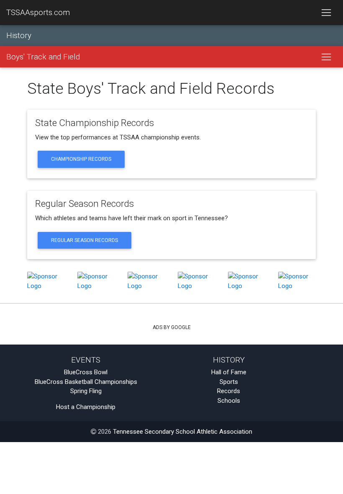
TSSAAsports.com (38, 12)
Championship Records (81, 159)
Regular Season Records (84, 240)
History (18, 35)
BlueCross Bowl (86, 372)
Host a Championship (85, 407)
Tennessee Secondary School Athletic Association (182, 431)
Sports (229, 382)
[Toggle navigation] (326, 12)
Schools (229, 400)
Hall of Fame (228, 372)
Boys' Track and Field (43, 57)
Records (228, 391)
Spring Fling (86, 391)
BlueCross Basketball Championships (86, 382)
